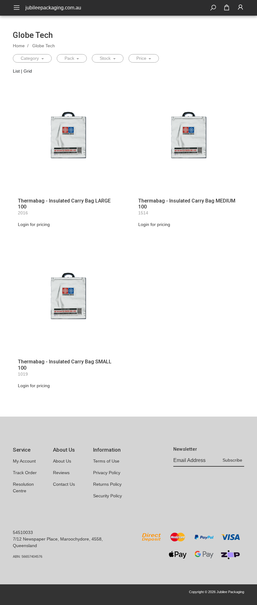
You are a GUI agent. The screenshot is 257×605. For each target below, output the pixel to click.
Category (30, 58)
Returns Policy (107, 484)
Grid (28, 71)
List (16, 71)
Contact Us (64, 484)
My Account (24, 461)
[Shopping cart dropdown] (226, 7)
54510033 (23, 532)
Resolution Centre (23, 487)
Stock (106, 58)
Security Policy (107, 495)
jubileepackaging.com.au (53, 7)
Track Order (25, 472)
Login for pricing (34, 224)
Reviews (61, 472)
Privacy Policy (106, 472)
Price (142, 58)
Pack (70, 58)
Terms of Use (106, 461)
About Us (62, 461)
